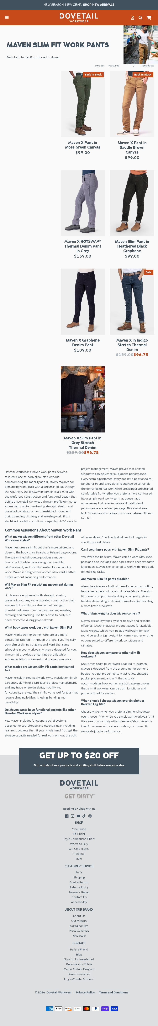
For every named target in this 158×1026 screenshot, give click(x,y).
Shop (79, 822)
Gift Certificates (79, 848)
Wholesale (79, 935)
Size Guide (79, 829)
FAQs (79, 872)
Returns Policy (79, 887)
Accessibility (79, 902)
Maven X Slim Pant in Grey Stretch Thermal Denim (83, 442)
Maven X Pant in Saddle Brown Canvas (132, 147)
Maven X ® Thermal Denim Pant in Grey (82, 246)
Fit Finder (79, 833)
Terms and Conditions (113, 992)
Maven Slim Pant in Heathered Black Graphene (132, 246)
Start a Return (79, 882)
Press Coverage (79, 930)
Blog (79, 954)
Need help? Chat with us (79, 808)
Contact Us (79, 897)
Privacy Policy (85, 992)
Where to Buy (79, 843)
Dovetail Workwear (59, 992)
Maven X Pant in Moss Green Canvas (82, 144)
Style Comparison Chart (79, 838)
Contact (79, 943)
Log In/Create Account (79, 979)
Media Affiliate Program (79, 969)
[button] (7, 17)
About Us (79, 916)
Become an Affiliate (79, 964)
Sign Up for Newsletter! (79, 959)
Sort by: (99, 65)
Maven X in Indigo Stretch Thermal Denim (132, 345)
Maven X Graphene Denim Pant (83, 342)
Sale (79, 858)
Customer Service (79, 866)
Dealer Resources (79, 974)
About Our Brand (79, 909)
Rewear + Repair (79, 892)
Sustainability (79, 925)
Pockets (79, 853)
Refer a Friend (79, 949)
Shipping (79, 877)
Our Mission (79, 920)
